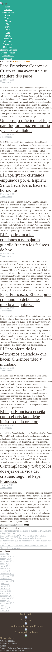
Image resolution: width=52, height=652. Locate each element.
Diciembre (7, 47)
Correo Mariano (8, 53)
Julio (8, 32)
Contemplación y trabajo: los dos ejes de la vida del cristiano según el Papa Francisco (25, 474)
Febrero (7, 18)
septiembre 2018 (7, 581)
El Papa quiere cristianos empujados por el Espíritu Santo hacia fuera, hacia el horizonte (23, 183)
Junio (7, 30)
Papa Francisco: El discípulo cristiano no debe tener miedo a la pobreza (25, 299)
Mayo (7, 27)
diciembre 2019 (7, 556)
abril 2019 (4, 564)
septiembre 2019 (7, 561)
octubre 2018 (6, 578)
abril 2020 (4, 554)
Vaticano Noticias (7, 641)
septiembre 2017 (7, 603)
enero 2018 (5, 593)
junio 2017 (4, 606)
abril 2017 (4, 610)
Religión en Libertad (9, 643)
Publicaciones (8, 55)
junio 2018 (4, 583)
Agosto (8, 35)
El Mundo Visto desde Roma (12, 651)
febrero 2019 (5, 569)
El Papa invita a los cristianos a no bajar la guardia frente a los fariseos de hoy (24, 242)
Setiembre (7, 38)
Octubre (7, 41)
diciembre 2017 (7, 596)
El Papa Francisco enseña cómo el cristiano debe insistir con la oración (22, 416)
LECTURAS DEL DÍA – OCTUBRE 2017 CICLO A (24, 536)
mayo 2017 (5, 608)
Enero (7, 15)
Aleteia (3, 646)
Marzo (8, 21)
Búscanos (8, 58)
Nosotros (8, 9)
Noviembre (8, 44)
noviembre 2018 (7, 576)
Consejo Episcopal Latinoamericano (16, 648)
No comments (6, 82)
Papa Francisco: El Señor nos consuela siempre (20, 538)
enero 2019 (5, 571)
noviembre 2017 (7, 598)
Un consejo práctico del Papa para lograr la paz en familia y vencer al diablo (26, 125)
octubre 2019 (6, 559)
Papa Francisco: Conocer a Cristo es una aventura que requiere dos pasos (23, 70)
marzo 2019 (5, 566)
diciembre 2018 (7, 573)
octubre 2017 (6, 601)
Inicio (7, 6)
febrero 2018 (5, 591)
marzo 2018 (5, 588)
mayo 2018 (5, 586)
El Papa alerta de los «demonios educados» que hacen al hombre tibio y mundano (23, 356)
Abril (8, 24)
